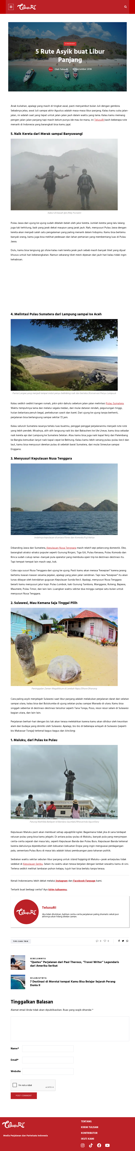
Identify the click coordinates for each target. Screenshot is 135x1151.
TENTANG (86, 1122)
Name (15, 1049)
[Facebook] (99, 1145)
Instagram (61, 881)
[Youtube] (107, 1145)
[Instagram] (83, 1145)
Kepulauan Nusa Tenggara (61, 548)
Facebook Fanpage (84, 881)
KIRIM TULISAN (89, 1127)
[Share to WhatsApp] (127, 941)
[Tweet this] (123, 941)
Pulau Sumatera (115, 403)
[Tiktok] (91, 1145)
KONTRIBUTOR (89, 1133)
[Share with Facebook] (119, 941)
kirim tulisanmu (57, 890)
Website (16, 1071)
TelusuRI (64, 69)
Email (14, 1060)
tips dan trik (20, 941)
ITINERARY (70, 43)
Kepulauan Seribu (33, 864)
